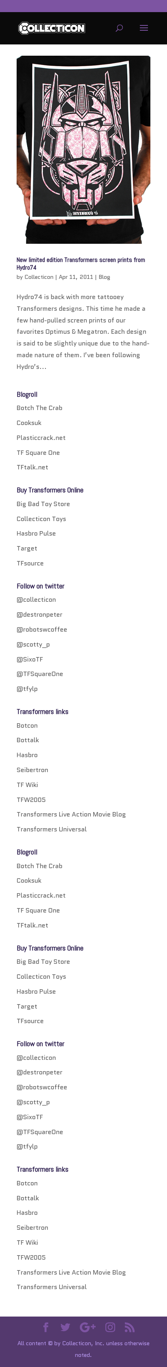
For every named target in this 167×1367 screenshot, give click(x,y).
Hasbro (27, 755)
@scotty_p (33, 644)
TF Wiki (27, 784)
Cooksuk (29, 422)
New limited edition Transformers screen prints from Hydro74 (81, 263)
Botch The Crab (39, 407)
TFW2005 (31, 799)
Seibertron (32, 770)
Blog (104, 277)
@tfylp (27, 688)
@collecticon (36, 599)
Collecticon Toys (41, 518)
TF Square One (38, 452)
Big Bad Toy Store (43, 504)
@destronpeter (39, 614)
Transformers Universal (52, 829)
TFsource (30, 563)
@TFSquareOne (40, 673)
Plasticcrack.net (41, 437)
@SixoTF (30, 659)
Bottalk (28, 740)
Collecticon (39, 277)
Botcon (27, 725)
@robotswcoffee (42, 629)
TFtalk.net (32, 467)
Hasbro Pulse (36, 533)
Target (27, 548)
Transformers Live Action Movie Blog (71, 814)
